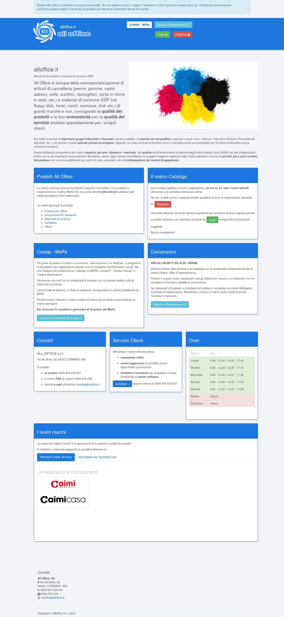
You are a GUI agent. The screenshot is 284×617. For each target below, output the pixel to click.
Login (161, 34)
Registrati (181, 34)
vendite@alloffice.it (88, 384)
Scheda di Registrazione (172, 25)
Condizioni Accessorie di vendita (59, 318)
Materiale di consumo (58, 219)
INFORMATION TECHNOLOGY (97, 457)
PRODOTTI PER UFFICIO (56, 457)
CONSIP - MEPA (139, 25)
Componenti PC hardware (60, 215)
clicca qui (192, 5)
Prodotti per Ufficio (56, 211)
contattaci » (122, 384)
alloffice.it (68, 26)
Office (48, 226)
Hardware (51, 223)
